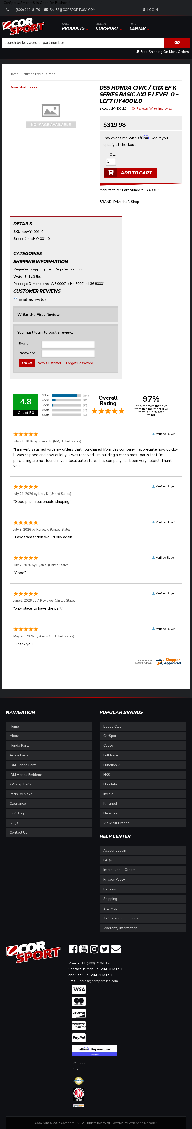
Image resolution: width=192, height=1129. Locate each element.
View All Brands (117, 823)
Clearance (18, 803)
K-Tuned (110, 803)
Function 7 (112, 765)
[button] (96, 43)
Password (27, 353)
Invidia (109, 794)
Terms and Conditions (121, 918)
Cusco (108, 745)
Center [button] (138, 26)
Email (23, 343)
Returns (110, 889)
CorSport (111, 735)
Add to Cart (136, 172)
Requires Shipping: (30, 269)
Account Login (115, 850)
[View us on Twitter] (104, 949)
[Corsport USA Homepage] (23, 26)
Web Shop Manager (142, 1123)
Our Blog (17, 813)
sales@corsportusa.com (73, 10)
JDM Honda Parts (23, 765)
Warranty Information (121, 928)
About (15, 735)
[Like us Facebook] (73, 949)
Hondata (110, 784)
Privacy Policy (114, 879)
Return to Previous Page (38, 74)
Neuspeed (112, 813)
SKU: (103, 109)
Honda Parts (20, 745)
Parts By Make (21, 794)
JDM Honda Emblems (26, 774)
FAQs (14, 823)
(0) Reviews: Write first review (152, 109)
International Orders (120, 869)
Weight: (21, 276)
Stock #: (21, 238)
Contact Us (19, 832)
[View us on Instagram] (94, 949)
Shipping (110, 898)
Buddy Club (113, 726)
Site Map (111, 908)
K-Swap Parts (21, 784)
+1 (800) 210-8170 (97, 963)
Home (14, 74)
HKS (107, 774)
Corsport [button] (107, 26)
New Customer (50, 363)
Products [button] (73, 26)
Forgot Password (79, 363)
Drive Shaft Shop (23, 87)
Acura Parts (19, 755)
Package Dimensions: (32, 283)
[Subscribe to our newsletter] (116, 949)
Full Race (111, 755)
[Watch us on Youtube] (84, 949)
